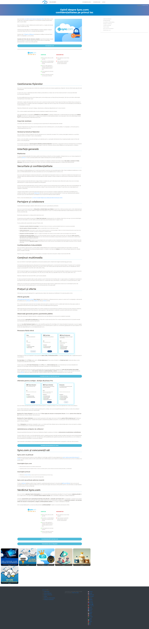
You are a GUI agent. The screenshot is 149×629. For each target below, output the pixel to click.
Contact (45, 596)
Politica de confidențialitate (49, 597)
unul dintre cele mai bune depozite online (34, 19)
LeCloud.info (52, 2)
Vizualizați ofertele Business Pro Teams (49, 445)
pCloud (23, 157)
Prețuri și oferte (106, 26)
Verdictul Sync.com (107, 30)
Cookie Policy (46, 591)
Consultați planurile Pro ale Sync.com (49, 539)
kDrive (44, 300)
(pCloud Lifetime (66, 483)
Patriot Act (36, 193)
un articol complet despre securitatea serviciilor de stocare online (47, 197)
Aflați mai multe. (75, 592)
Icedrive (36, 300)
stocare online (27, 474)
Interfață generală (106, 20)
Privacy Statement (48, 593)
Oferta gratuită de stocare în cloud (25, 299)
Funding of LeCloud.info (49, 599)
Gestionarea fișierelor (107, 18)
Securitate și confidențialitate (108, 22)
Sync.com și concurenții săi (108, 28)
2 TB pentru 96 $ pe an (28, 34)
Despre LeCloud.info (48, 594)
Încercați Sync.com (49, 45)
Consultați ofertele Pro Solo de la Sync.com (49, 376)
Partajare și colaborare (107, 23)
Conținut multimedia (107, 25)
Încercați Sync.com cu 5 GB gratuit (49, 543)
